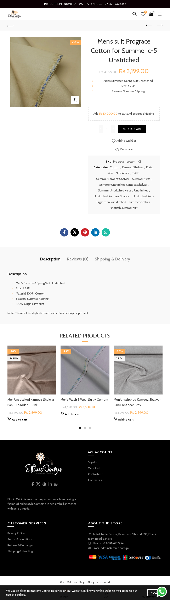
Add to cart (132, 129)
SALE (135, 173)
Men (110, 173)
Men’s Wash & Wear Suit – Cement (84, 400)
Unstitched (141, 190)
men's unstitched (115, 202)
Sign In (92, 462)
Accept (155, 592)
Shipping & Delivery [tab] (112, 259)
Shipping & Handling (20, 551)
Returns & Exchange (20, 545)
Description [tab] (50, 259)
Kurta (149, 167)
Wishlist (145, 12)
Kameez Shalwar (132, 167)
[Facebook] (64, 232)
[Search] (134, 14)
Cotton (114, 167)
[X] (74, 232)
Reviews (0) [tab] (78, 259)
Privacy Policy (16, 533)
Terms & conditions (20, 539)
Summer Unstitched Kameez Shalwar (123, 185)
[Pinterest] (85, 232)
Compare (126, 149)
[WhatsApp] (106, 232)
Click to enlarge (75, 100)
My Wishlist (95, 474)
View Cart (94, 468)
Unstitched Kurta (143, 196)
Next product (159, 25)
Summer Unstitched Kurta (114, 190)
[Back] (10, 25)
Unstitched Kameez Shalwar (112, 196)
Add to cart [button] (19, 419)
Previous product (149, 25)
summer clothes (139, 202)
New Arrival (123, 173)
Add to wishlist (126, 140)
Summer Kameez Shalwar (112, 179)
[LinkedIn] (95, 232)
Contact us (95, 480)
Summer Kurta (141, 179)
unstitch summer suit (123, 208)
